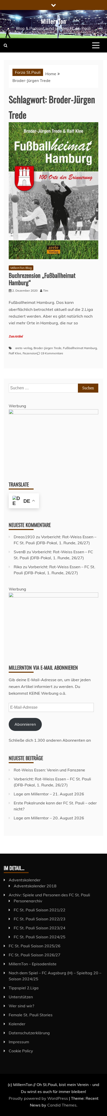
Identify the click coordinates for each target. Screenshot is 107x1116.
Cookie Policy (21, 1050)
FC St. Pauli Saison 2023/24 (39, 927)
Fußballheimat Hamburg (80, 348)
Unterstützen (21, 996)
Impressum (19, 1041)
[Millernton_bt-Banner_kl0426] (53, 412)
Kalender (17, 1023)
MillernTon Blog (21, 268)
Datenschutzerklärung (29, 1032)
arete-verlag (23, 348)
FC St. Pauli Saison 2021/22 (39, 909)
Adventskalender (25, 879)
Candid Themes (61, 1105)
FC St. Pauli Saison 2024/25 (39, 936)
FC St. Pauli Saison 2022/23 (39, 918)
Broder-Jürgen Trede (47, 348)
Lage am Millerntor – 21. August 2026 (49, 793)
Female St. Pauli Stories (31, 1014)
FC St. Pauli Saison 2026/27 (34, 954)
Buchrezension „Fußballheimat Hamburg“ (42, 279)
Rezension (30, 353)
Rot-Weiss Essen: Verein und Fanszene (49, 769)
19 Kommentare (52, 353)
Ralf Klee (15, 353)
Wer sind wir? (21, 1005)
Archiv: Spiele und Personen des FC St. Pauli (49, 894)
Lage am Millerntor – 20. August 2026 (49, 817)
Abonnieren (25, 724)
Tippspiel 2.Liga (24, 987)
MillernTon (53, 20)
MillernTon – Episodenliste (32, 963)
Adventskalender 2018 (35, 885)
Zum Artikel (16, 336)
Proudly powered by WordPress (39, 1098)
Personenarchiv (28, 900)
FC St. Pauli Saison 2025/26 (34, 945)
